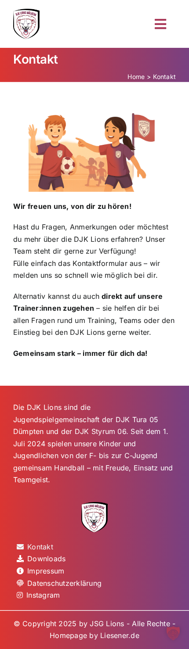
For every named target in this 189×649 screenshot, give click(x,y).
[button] (173, 633)
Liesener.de (119, 635)
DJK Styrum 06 (100, 431)
